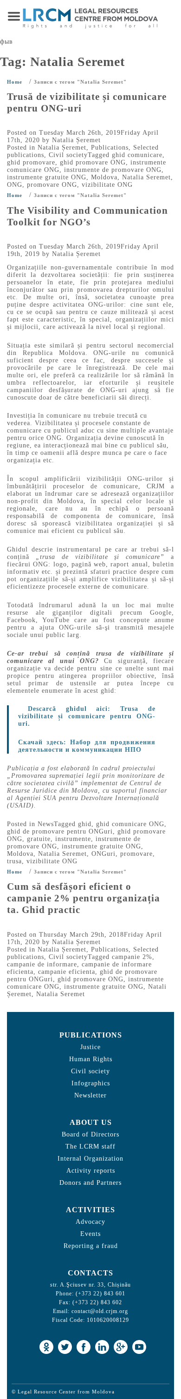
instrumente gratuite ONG (46, 177)
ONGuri (103, 853)
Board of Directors (90, 1134)
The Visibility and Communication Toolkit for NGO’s (87, 216)
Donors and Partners (90, 1182)
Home (14, 82)
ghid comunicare (137, 154)
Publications (110, 147)
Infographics (90, 1083)
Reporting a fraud (91, 1245)
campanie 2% (132, 956)
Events (90, 1233)
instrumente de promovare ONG (113, 169)
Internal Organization (90, 1158)
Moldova (104, 177)
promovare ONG (52, 184)
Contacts (90, 1273)
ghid (84, 824)
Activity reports (90, 1170)
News (46, 824)
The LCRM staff (90, 1146)
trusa (14, 861)
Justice (90, 1047)
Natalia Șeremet (76, 140)
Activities (90, 1210)
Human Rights (90, 1059)
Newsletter (90, 1095)
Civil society (68, 154)
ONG (14, 184)
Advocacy (90, 1221)
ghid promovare (31, 162)
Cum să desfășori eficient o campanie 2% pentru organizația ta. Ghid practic (83, 898)
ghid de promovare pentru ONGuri (60, 831)
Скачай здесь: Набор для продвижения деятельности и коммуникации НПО (86, 746)
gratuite (39, 838)
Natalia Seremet (146, 177)
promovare (136, 853)
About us (91, 1122)
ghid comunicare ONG (130, 824)
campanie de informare (42, 964)
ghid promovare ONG (93, 162)
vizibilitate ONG (107, 184)
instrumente (73, 838)
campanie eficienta (66, 971)
